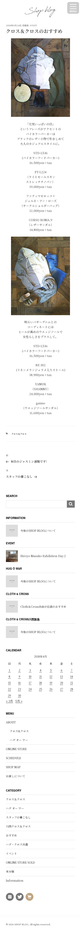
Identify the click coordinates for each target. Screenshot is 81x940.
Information (14, 880)
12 (51, 676)
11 (40, 676)
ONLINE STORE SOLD (20, 862)
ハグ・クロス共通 (17, 844)
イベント (11, 853)
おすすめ (11, 835)
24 (30, 689)
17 (30, 683)
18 (40, 683)
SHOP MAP (13, 767)
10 (30, 676)
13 (61, 676)
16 (19, 683)
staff (33, 25)
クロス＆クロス (19, 433)
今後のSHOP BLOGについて (38, 531)
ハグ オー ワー (19, 740)
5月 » (18, 701)
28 (71, 689)
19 (51, 683)
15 (9, 683)
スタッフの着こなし (18, 817)
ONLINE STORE (16, 749)
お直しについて (15, 776)
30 (19, 695)
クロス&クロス (19, 731)
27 (61, 689)
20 (61, 683)
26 (50, 689)
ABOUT (11, 722)
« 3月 (9, 701)
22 (9, 689)
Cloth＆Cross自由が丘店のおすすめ (43, 607)
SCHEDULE (13, 758)
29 (9, 695)
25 (40, 689)
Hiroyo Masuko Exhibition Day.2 (43, 556)
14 (71, 676)
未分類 (10, 871)
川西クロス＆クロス (18, 826)
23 (19, 689)
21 (71, 683)
